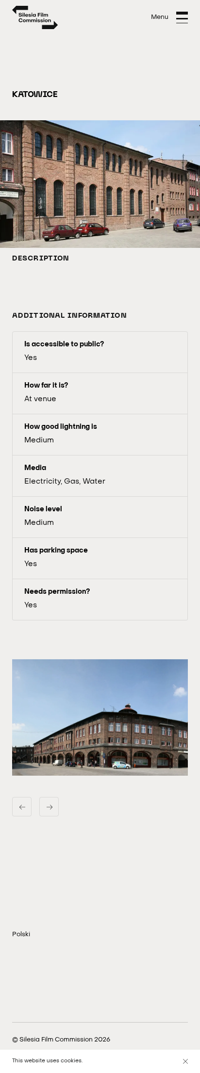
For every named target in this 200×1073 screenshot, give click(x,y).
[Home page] (35, 17)
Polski (21, 934)
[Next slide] (49, 806)
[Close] (185, 1061)
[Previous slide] (22, 806)
